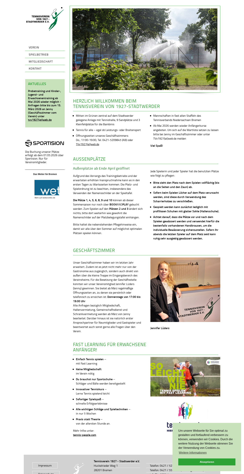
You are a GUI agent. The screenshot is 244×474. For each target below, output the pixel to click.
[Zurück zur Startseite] (45, 19)
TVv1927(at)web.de (87, 144)
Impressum (45, 465)
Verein (34, 47)
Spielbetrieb (39, 54)
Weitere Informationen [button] (193, 452)
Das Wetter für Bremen (45, 174)
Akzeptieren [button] (207, 461)
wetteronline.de (49, 198)
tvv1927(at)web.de (40, 120)
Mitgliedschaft (41, 61)
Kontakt (35, 68)
